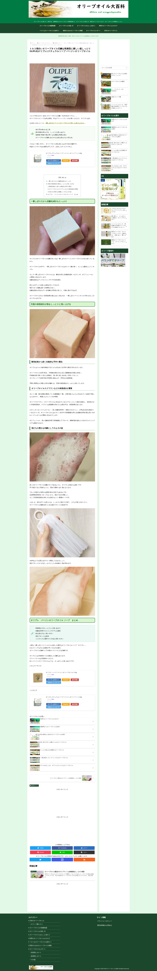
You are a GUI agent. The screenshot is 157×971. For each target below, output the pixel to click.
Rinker (53, 155)
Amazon (65, 160)
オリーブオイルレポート (37, 949)
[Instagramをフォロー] (62, 859)
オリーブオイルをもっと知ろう (39, 935)
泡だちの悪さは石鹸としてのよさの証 (60, 191)
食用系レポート (36, 956)
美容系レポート (34, 785)
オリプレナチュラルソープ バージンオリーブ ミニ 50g (64, 153)
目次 (59, 177)
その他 (33, 959)
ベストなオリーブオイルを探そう (40, 942)
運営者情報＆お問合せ (104, 925)
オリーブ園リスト (37, 924)
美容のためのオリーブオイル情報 (40, 945)
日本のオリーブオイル (36, 920)
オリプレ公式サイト (53, 160)
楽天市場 (74, 160)
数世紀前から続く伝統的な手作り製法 (60, 186)
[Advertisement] (62, 57)
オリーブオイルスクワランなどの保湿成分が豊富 (63, 189)
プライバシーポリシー (104, 921)
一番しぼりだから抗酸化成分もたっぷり (60, 181)
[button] (84, 852)
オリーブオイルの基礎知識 (38, 928)
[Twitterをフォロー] (40, 859)
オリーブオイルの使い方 (37, 931)
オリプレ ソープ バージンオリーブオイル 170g (61, 672)
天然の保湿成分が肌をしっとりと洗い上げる (61, 184)
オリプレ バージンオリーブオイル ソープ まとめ (63, 194)
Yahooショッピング (54, 163)
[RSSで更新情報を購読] (84, 859)
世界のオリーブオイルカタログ (39, 938)
